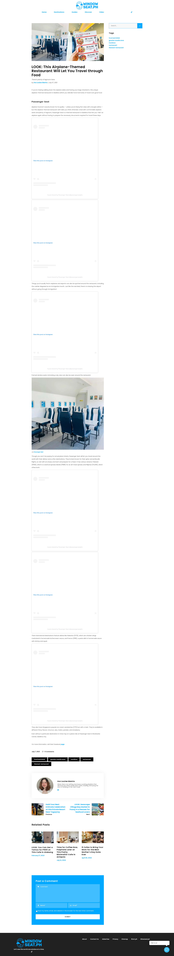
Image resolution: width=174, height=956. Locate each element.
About (84, 939)
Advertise (105, 939)
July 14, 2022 (61, 860)
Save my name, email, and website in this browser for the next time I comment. (66, 910)
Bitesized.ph (145, 939)
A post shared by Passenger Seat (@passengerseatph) (64, 195)
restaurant (87, 759)
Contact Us (94, 939)
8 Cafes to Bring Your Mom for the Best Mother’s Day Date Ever (92, 851)
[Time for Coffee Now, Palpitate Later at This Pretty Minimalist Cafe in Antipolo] (68, 837)
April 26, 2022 (87, 858)
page (62, 744)
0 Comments (49, 752)
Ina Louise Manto (40, 82)
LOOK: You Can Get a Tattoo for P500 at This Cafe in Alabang (42, 849)
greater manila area (57, 759)
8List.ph (134, 939)
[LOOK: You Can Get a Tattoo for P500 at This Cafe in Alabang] (43, 837)
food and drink (39, 759)
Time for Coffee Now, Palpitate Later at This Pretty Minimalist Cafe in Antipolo (67, 852)
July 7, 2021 (36, 752)
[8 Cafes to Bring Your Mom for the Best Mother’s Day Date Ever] (93, 837)
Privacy (115, 939)
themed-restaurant (41, 764)
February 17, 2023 (38, 856)
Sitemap (125, 939)
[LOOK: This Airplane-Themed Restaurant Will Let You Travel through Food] (45, 785)
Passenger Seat (38, 452)
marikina (74, 759)
